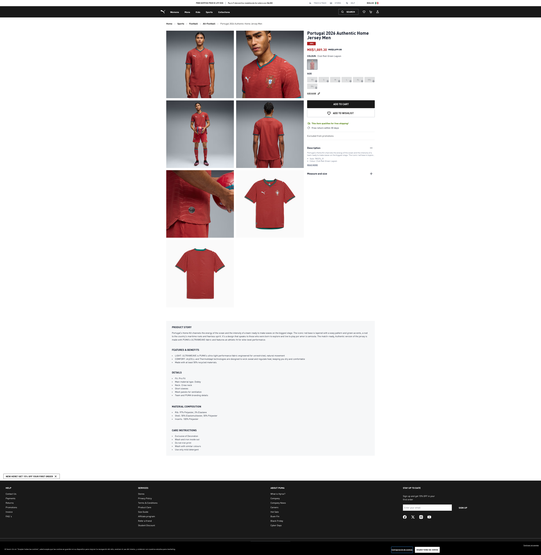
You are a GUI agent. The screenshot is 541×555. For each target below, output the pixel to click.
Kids (198, 12)
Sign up (463, 507)
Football (193, 23)
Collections (224, 12)
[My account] (377, 12)
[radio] (312, 64)
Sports (209, 12)
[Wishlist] (364, 12)
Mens (187, 12)
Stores (338, 3)
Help (353, 3)
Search (350, 11)
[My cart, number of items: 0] (371, 12)
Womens (174, 12)
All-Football (209, 23)
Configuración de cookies (402, 550)
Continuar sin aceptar (531, 545)
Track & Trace (320, 3)
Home (169, 23)
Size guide (311, 93)
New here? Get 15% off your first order (29, 476)
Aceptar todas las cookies (427, 550)
